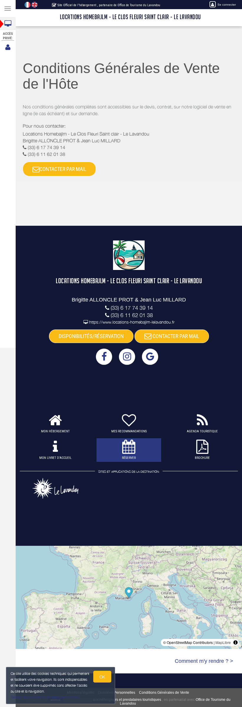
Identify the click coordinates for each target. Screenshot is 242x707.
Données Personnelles (116, 692)
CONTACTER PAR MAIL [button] (63, 169)
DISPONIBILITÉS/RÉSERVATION (91, 336)
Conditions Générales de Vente (164, 692)
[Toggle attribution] (235, 642)
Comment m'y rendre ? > (204, 661)
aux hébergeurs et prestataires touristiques (127, 700)
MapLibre (223, 642)
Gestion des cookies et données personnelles (45, 697)
